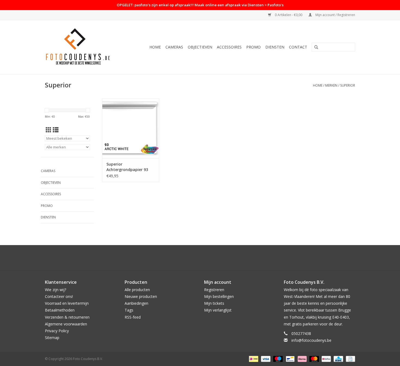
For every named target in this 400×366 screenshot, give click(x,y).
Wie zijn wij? (55, 289)
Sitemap (52, 337)
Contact (298, 47)
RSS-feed (133, 317)
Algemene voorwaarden (66, 324)
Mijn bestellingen (219, 296)
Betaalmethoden (60, 310)
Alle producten (137, 289)
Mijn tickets (214, 303)
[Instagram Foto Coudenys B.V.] (205, 257)
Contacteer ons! (59, 296)
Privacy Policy (57, 330)
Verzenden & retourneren (67, 317)
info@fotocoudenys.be (311, 340)
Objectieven (200, 47)
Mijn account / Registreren (335, 15)
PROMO (253, 47)
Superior (347, 85)
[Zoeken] (316, 47)
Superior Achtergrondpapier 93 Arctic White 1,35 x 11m (128, 166)
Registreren (214, 289)
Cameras (174, 47)
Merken (331, 85)
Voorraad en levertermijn (67, 303)
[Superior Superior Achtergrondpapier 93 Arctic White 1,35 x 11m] (130, 128)
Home (155, 47)
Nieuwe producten (141, 296)
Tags (129, 310)
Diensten (274, 47)
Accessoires (229, 47)
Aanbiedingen (136, 303)
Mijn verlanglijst (218, 310)
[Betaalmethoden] (253, 358)
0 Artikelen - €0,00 (288, 15)
